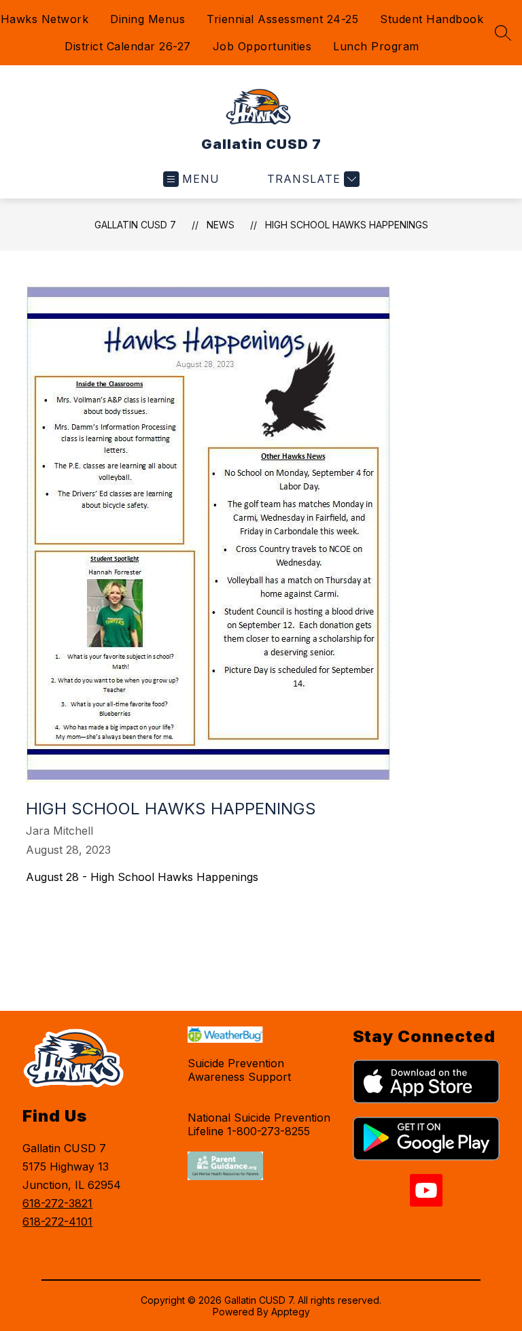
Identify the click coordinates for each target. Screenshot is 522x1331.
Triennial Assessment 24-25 (282, 19)
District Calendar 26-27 (128, 46)
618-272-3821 (57, 1203)
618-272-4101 (57, 1221)
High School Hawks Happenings (346, 224)
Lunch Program (376, 46)
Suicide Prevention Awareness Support (239, 1070)
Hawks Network (45, 19)
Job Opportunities (262, 46)
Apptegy (290, 1311)
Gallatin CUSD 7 (135, 224)
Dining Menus (147, 19)
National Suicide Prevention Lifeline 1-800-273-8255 (259, 1124)
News (220, 224)
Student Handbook (431, 19)
